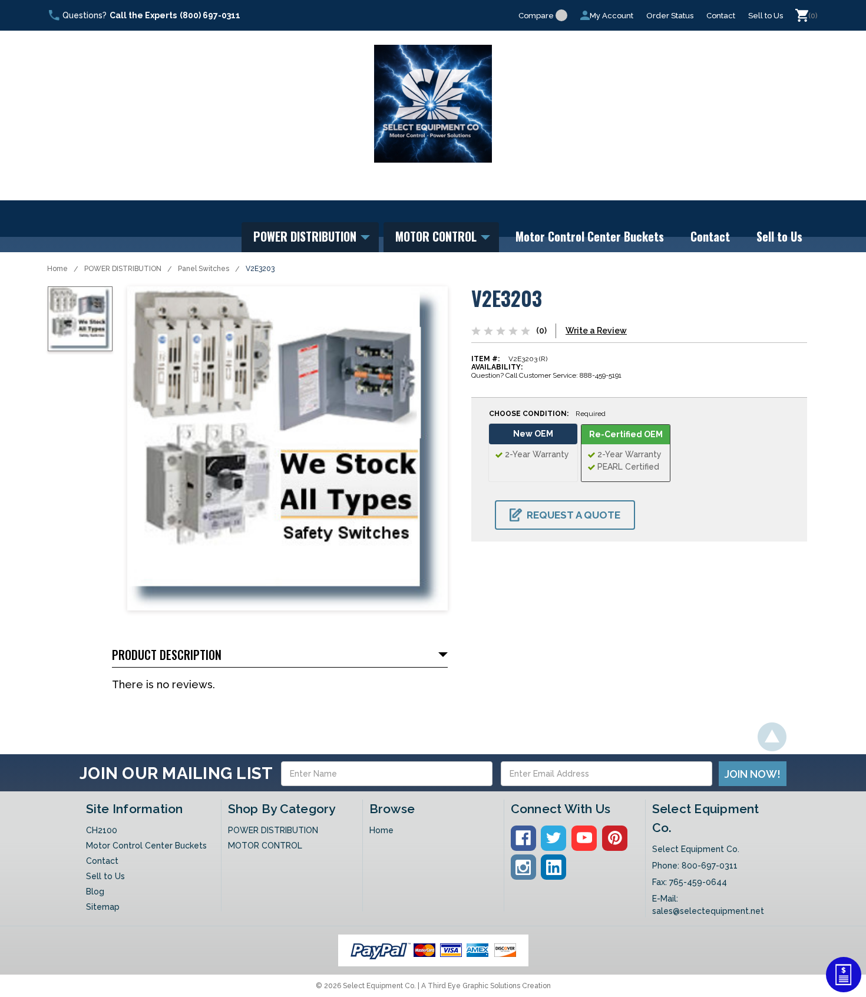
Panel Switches (203, 269)
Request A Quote (573, 515)
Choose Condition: (547, 414)
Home (57, 269)
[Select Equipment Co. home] (433, 104)
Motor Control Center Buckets (589, 236)
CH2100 (101, 830)
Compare (536, 15)
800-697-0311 (710, 865)
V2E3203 (260, 269)
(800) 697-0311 (210, 15)
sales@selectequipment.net (708, 911)
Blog (95, 891)
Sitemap (103, 907)
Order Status (669, 15)
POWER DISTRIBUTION (306, 236)
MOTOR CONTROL (437, 236)
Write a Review (596, 330)
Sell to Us (765, 15)
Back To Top (772, 736)
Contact (720, 15)
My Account (611, 15)
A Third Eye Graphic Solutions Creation (486, 986)
